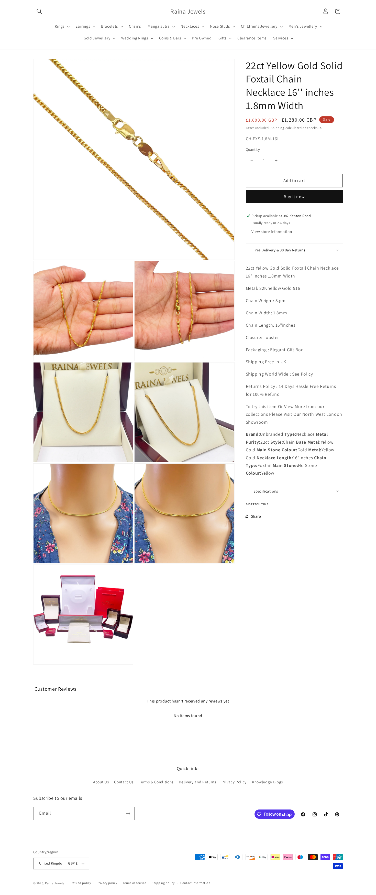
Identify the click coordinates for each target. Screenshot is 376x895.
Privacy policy (107, 883)
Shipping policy (163, 883)
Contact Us (124, 781)
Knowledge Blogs (267, 781)
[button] (39, 11)
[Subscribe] (128, 813)
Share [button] (256, 516)
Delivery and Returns (197, 781)
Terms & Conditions (156, 781)
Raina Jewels (54, 883)
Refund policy (81, 883)
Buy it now (294, 196)
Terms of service (134, 883)
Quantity (253, 149)
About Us (101, 781)
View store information (271, 231)
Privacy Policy (234, 781)
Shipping (277, 128)
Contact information (195, 883)
